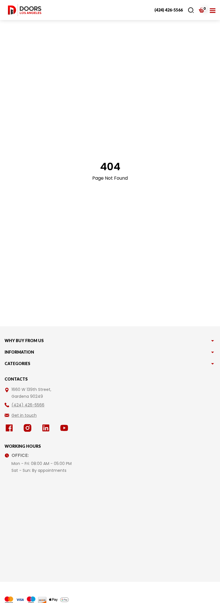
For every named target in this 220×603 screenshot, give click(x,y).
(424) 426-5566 (168, 9)
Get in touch (24, 415)
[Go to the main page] (25, 10)
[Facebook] (10, 428)
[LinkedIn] (47, 428)
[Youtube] (65, 428)
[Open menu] (212, 10)
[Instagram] (28, 428)
